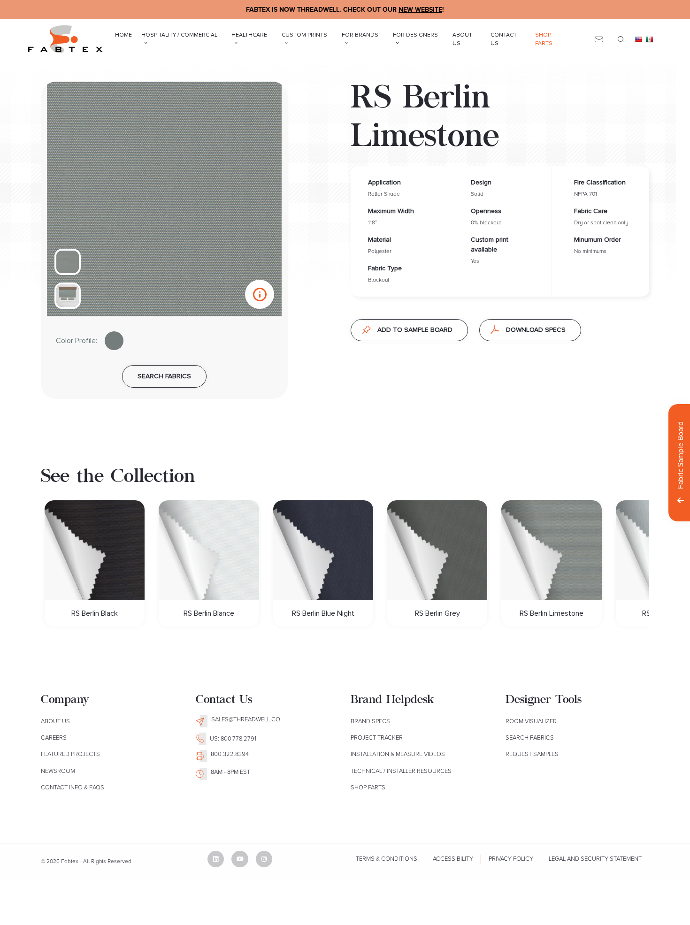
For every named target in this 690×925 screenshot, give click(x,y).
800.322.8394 (230, 754)
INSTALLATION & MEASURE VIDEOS (398, 754)
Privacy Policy (511, 859)
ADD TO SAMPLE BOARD (414, 330)
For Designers (415, 35)
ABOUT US (55, 721)
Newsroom (58, 771)
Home (123, 35)
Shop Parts (543, 39)
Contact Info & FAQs (72, 787)
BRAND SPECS (370, 721)
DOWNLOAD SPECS (536, 330)
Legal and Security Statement (595, 859)
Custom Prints (304, 35)
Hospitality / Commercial (179, 35)
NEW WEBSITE (420, 10)
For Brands (360, 35)
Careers (54, 738)
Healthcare (249, 35)
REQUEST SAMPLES (532, 754)
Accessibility (453, 859)
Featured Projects (70, 754)
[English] (639, 39)
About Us (462, 39)
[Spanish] (649, 39)
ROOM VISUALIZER (531, 721)
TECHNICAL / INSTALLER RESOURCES (401, 771)
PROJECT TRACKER (377, 738)
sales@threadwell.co (245, 719)
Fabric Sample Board (680, 455)
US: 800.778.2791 (233, 738)
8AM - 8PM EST (230, 772)
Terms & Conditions (386, 859)
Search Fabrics (530, 738)
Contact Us (504, 39)
